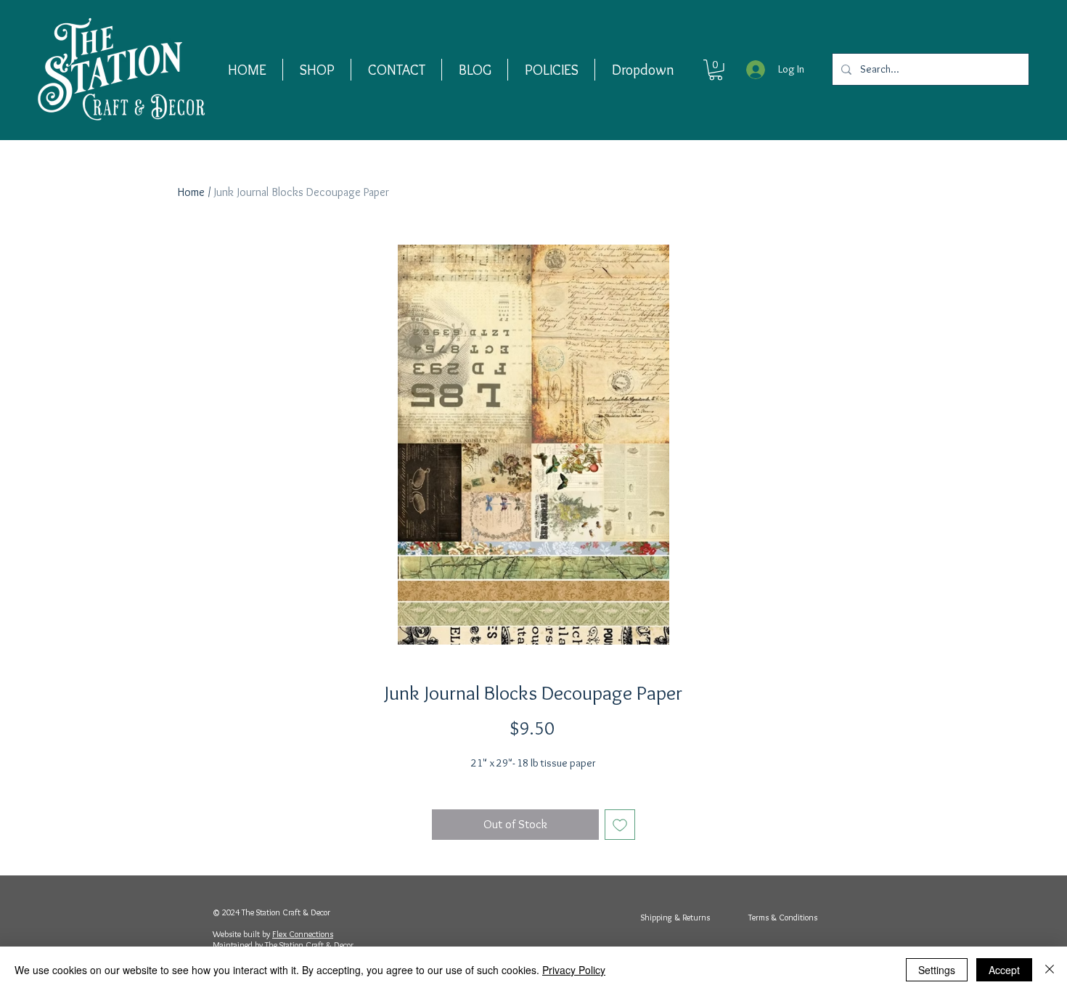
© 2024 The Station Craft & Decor (271, 912)
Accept (1004, 970)
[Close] (1049, 969)
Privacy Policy (573, 970)
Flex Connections (302, 933)
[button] (317, 70)
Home (191, 192)
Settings (936, 970)
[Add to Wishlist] (620, 824)
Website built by (242, 933)
